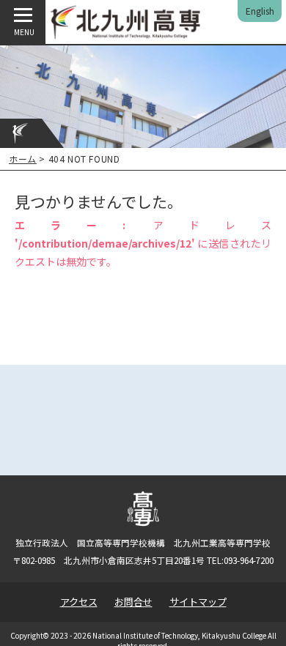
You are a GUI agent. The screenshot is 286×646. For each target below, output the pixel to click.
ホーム (23, 158)
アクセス (79, 602)
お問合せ (133, 602)
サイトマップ (198, 602)
